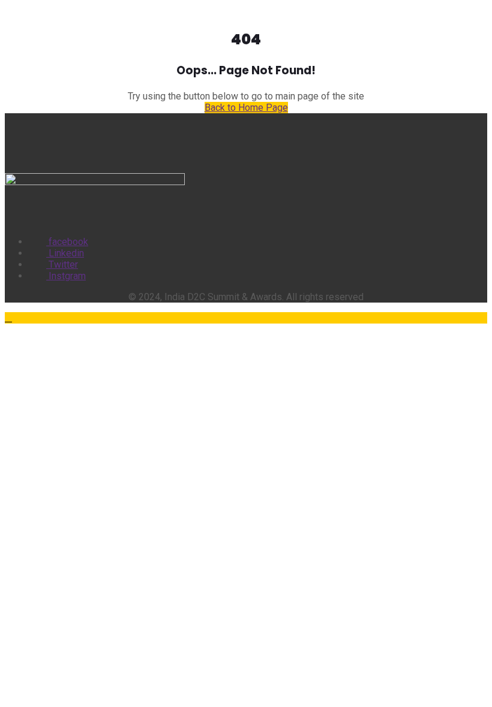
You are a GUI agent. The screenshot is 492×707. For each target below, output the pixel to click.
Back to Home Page (246, 107)
